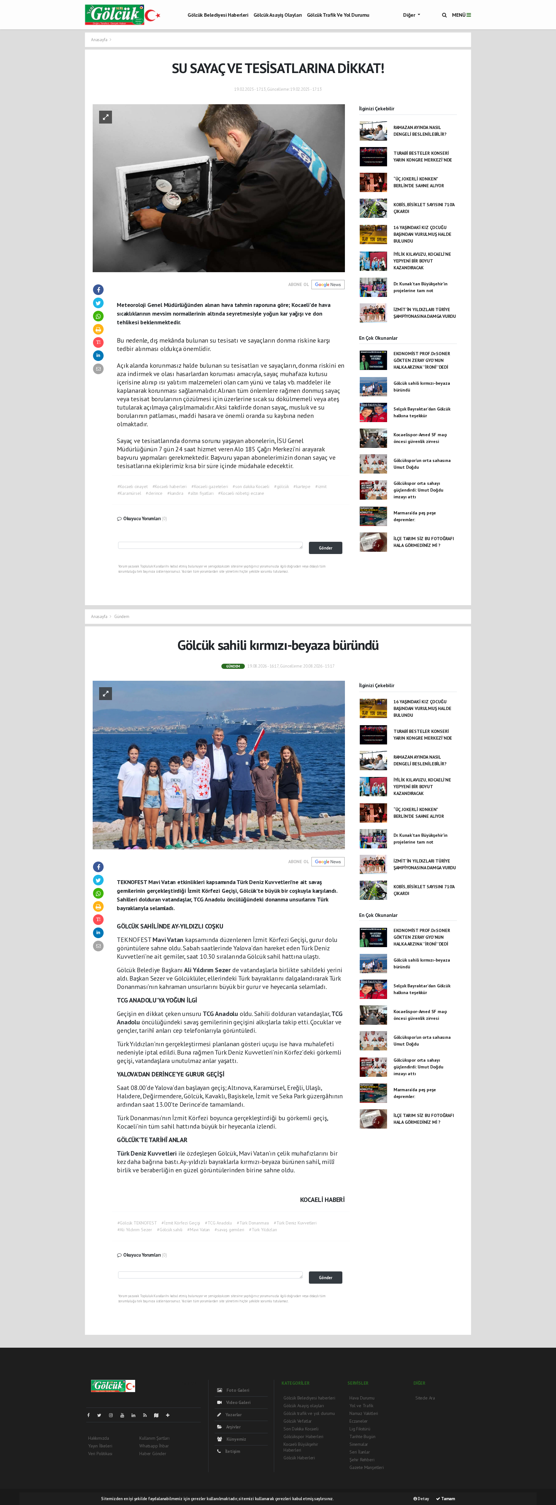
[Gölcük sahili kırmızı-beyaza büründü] (219, 765)
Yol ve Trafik (361, 1405)
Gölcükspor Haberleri (303, 1436)
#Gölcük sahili (169, 1230)
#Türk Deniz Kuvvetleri (295, 1223)
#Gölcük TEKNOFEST (137, 1223)
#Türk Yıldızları (263, 1230)
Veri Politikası (100, 1453)
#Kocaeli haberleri (170, 486)
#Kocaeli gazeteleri (209, 486)
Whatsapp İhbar (154, 1446)
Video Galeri (237, 1402)
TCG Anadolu (221, 1014)
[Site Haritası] (159, 1415)
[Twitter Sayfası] (102, 1415)
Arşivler (233, 1427)
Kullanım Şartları (154, 1438)
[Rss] (147, 1415)
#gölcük (281, 486)
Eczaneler (358, 1421)
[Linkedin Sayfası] (136, 1415)
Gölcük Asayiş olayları (278, 15)
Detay (423, 1498)
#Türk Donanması (253, 1223)
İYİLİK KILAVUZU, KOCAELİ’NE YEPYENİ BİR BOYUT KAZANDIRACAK (422, 261)
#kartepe (301, 486)
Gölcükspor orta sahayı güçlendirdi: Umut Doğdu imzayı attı (418, 490)
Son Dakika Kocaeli (301, 1429)
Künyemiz (235, 1439)
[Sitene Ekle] (170, 1415)
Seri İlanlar (359, 1452)
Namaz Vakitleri (363, 1413)
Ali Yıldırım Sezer (208, 970)
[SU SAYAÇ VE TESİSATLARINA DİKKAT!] (219, 187)
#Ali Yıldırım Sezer (134, 1230)
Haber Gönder (152, 1453)
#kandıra (175, 493)
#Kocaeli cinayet (132, 486)
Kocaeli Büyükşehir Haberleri (300, 1447)
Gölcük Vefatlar (297, 1421)
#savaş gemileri (229, 1230)
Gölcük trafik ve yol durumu (338, 15)
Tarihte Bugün (362, 1436)
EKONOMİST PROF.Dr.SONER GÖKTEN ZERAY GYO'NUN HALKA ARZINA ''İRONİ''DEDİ (422, 360)
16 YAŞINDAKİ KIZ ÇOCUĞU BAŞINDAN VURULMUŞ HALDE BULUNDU (422, 234)
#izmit (321, 486)
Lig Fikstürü (359, 1429)
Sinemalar (358, 1444)
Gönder (325, 547)
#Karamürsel (129, 493)
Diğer (409, 15)
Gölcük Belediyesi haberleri (218, 15)
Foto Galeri (237, 1390)
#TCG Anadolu (218, 1223)
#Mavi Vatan (198, 1230)
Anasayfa (99, 39)
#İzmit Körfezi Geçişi (181, 1223)
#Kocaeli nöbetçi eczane (241, 493)
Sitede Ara (425, 1398)
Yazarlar (233, 1414)
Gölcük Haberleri (299, 1458)
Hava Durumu (362, 1398)
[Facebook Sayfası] (91, 1415)
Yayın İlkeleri (100, 1446)
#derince (154, 493)
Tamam (447, 1498)
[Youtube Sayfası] (124, 1415)
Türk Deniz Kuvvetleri (147, 1153)
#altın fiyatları (200, 493)
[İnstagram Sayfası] (113, 1415)
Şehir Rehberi (362, 1460)
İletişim (232, 1451)
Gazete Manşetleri (366, 1467)
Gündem (121, 616)
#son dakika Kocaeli (251, 486)
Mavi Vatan (169, 940)
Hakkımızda (98, 1438)
